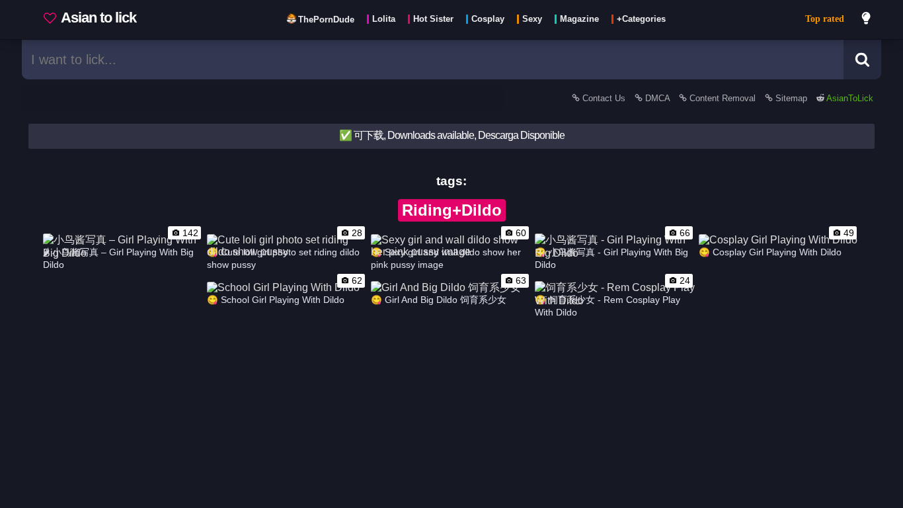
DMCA (657, 98)
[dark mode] (866, 20)
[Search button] (862, 59)
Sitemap (791, 98)
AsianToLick (848, 98)
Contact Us (604, 98)
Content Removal (722, 98)
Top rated (824, 19)
